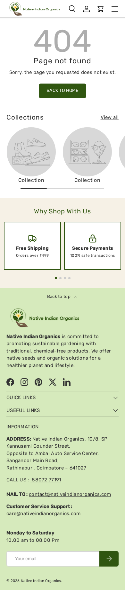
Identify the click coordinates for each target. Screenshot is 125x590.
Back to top (59, 296)
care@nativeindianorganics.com (43, 513)
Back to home (62, 90)
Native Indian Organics (41, 580)
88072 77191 (45, 480)
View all (110, 117)
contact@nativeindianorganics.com (70, 494)
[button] (101, 9)
